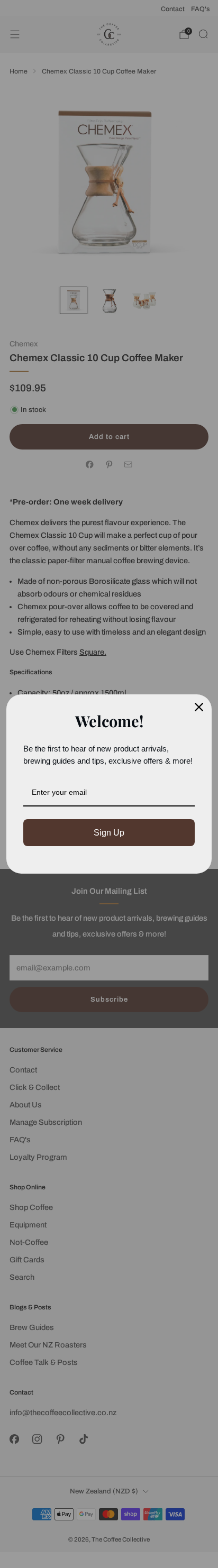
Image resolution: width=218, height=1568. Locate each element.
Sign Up (109, 832)
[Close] (199, 707)
